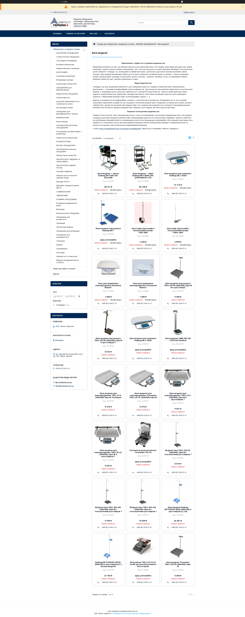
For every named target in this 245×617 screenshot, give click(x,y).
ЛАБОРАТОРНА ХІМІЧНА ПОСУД (66, 166)
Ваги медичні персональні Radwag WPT (108, 229)
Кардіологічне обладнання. (67, 94)
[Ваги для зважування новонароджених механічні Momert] (108, 267)
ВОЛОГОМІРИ (62, 72)
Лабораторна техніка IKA (66, 155)
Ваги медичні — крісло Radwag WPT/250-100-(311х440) (108, 176)
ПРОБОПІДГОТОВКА (64, 108)
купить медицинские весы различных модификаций (120, 129)
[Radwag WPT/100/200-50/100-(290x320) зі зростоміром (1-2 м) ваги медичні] (108, 546)
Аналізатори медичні (64, 227)
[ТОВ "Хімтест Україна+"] (61, 27)
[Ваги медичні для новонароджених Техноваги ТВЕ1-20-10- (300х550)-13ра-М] (143, 377)
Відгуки (56, 274)
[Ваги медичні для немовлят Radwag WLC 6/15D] (178, 157)
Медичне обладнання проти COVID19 (67, 261)
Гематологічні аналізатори (66, 138)
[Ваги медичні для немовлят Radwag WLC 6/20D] (143, 322)
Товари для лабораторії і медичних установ (115, 44)
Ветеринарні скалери (64, 80)
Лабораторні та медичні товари (66, 49)
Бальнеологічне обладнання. (67, 213)
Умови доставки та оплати (64, 269)
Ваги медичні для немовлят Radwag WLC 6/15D (177, 175)
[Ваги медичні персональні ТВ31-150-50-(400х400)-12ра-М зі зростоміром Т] (108, 322)
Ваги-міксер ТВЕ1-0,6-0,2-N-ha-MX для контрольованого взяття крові (143, 564)
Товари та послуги (75, 34)
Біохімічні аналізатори (65, 65)
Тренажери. (60, 223)
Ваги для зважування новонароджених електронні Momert (143, 285)
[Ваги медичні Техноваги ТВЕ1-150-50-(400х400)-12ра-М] (178, 546)
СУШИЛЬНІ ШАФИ (63, 192)
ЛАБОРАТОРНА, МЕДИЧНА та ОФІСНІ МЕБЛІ (68, 160)
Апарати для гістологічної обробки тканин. (66, 177)
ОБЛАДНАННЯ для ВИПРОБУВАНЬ (64, 89)
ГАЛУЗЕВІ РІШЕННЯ (64, 172)
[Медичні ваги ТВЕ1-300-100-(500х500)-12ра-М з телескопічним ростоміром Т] (143, 491)
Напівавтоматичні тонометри (67, 68)
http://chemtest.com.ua (63, 382)
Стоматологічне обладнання (67, 57)
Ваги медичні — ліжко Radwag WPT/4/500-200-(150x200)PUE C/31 (143, 176)
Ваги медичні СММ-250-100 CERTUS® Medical (178, 339)
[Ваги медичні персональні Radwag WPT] (108, 212)
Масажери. (60, 209)
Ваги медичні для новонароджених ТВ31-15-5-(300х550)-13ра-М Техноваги (108, 395)
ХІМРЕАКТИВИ (62, 195)
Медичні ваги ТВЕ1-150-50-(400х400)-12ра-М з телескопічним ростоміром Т (178, 452)
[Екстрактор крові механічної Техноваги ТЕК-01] (143, 434)
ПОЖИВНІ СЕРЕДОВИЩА (66, 199)
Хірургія (59, 245)
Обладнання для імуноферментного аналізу (67, 113)
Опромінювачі (62, 249)
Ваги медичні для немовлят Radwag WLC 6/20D (143, 339)
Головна (57, 34)
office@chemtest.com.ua (64, 386)
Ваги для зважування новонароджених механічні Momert (108, 285)
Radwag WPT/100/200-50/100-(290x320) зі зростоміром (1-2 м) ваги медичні (108, 564)
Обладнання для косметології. (63, 218)
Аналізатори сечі (63, 98)
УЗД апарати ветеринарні (66, 61)
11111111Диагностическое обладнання (66, 150)
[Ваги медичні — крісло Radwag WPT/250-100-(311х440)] (108, 157)
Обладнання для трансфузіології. (63, 236)
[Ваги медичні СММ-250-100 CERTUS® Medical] (178, 322)
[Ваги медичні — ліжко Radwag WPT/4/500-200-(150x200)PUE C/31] (143, 157)
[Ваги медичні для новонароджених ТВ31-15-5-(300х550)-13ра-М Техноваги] (108, 377)
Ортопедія (60, 252)
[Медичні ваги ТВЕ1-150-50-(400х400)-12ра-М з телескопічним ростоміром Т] (178, 434)
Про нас (94, 34)
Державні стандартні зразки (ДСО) (67, 187)
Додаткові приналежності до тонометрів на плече (67, 102)
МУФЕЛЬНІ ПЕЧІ (62, 118)
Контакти (109, 34)
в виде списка (193, 138)
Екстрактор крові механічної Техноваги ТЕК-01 (143, 451)
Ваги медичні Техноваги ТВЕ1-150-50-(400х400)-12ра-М (178, 564)
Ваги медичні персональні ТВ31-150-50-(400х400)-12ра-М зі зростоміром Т (108, 340)
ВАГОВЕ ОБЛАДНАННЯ (146, 44)
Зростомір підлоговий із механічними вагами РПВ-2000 (143, 230)
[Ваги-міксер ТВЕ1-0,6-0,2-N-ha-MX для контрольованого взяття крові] (143, 546)
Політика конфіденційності (141, 613)
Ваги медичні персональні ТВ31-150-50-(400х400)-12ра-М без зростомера (178, 285)
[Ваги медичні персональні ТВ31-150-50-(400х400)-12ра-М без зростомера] (178, 267)
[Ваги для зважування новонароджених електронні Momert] (143, 267)
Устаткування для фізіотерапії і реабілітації (68, 133)
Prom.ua (135, 611)
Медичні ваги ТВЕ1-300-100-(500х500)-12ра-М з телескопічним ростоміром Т (143, 509)
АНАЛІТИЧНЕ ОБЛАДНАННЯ (67, 53)
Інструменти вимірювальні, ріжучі (66, 204)
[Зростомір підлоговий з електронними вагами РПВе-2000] (178, 212)
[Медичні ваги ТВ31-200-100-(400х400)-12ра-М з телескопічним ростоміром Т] (108, 491)
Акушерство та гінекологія (66, 256)
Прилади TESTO (63, 182)
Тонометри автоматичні (65, 76)
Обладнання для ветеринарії (68, 231)
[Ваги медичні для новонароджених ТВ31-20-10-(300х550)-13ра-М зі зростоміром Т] (108, 434)
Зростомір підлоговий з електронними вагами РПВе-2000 (178, 230)
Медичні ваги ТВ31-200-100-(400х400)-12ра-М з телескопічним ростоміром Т (108, 509)
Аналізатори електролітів (66, 84)
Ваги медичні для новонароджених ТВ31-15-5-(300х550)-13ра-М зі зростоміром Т (177, 396)
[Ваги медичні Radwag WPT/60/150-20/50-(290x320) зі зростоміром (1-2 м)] (178, 491)
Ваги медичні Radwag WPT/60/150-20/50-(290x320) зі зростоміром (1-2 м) (177, 509)
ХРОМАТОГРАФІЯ (63, 142)
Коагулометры (62, 122)
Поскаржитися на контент (121, 613)
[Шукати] (191, 22)
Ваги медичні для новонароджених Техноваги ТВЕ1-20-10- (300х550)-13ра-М (143, 395)
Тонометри (60, 241)
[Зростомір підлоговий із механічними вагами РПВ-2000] (143, 212)
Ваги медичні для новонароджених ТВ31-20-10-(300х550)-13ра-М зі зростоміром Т (108, 453)
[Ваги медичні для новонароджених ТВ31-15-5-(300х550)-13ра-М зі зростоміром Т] (178, 377)
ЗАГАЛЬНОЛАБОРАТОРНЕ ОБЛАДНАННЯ (66, 126)
